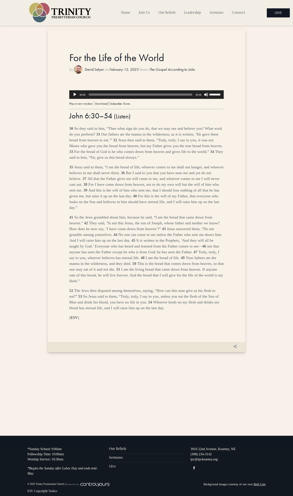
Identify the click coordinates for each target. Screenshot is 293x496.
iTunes (126, 104)
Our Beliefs (166, 13)
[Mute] (206, 94)
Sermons (216, 13)
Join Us (144, 13)
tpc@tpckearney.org (204, 459)
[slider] (216, 94)
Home (125, 13)
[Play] (75, 94)
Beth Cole (260, 484)
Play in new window (81, 104)
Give (278, 13)
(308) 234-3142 (201, 454)
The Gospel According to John (172, 69)
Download (101, 104)
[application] (146, 94)
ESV (74, 317)
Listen (122, 116)
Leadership (192, 13)
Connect (238, 13)
